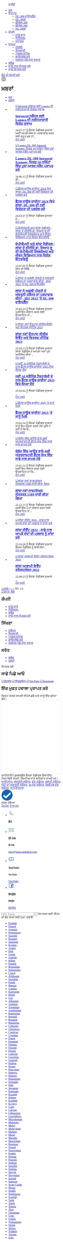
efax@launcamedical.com (22, 851)
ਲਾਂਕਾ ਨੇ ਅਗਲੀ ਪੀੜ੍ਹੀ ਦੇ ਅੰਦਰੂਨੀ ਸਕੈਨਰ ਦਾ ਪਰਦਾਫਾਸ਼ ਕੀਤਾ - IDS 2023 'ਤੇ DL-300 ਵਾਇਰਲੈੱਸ (34, 296)
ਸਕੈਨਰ (12, 630)
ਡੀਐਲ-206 (21, 25)
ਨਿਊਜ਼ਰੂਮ (20, 38)
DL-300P (20, 19)
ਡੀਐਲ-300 (21, 22)
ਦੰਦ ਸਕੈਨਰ (38, 781)
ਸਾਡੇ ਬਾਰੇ (20, 35)
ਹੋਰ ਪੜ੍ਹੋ (20, 139)
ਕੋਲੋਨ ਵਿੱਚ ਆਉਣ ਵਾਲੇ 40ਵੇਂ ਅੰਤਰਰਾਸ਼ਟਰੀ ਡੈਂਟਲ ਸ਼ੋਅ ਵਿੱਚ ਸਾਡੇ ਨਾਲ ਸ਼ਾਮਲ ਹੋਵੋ (33, 455)
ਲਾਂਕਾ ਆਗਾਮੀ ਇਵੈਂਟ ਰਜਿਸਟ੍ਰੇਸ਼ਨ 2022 (28, 568)
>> (12, 588)
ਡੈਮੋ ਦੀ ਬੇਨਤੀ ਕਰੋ (10, 75)
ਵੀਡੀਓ (19, 47)
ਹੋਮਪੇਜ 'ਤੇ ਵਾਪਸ (10, 805)
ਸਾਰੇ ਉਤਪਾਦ (17, 787)
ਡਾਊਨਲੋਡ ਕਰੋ (22, 56)
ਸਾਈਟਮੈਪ (6, 781)
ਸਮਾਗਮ (19, 41)
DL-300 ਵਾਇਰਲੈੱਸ (25, 16)
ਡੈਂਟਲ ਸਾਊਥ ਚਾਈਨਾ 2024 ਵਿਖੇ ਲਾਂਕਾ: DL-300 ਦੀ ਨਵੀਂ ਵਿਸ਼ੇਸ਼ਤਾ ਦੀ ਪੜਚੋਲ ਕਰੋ (35, 205)
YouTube (13, 881)
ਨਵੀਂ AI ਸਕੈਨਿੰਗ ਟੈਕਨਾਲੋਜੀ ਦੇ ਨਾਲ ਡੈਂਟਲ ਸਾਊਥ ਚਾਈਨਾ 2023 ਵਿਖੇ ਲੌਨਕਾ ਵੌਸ (35, 380)
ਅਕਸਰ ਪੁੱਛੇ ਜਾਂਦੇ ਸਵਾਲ (27, 59)
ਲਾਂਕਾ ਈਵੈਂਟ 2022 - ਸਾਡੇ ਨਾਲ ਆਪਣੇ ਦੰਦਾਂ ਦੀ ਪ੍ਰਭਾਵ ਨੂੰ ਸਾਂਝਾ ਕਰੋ (34, 533)
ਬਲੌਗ (11, 63)
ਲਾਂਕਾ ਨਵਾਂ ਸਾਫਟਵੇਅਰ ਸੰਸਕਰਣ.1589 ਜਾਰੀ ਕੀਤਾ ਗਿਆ (31, 494)
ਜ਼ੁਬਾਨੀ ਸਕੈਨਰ (52, 781)
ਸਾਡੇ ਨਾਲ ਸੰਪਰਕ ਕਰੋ (19, 66)
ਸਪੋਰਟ (12, 44)
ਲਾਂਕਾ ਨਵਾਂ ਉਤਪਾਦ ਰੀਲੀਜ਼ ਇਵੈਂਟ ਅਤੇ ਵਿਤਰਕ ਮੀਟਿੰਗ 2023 (31, 338)
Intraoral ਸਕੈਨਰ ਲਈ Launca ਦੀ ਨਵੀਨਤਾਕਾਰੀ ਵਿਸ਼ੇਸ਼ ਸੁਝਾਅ (31, 120)
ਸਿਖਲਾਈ (20, 50)
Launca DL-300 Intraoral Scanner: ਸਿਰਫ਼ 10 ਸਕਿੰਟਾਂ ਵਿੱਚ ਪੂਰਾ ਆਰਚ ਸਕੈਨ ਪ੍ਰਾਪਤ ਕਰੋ (34, 164)
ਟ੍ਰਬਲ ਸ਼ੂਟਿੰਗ (22, 53)
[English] (3, 80)
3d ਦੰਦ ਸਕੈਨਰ (36, 784)
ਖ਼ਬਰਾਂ (11, 100)
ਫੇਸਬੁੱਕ (12, 907)
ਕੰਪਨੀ (11, 31)
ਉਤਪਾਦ (12, 13)
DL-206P (20, 28)
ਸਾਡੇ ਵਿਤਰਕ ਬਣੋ (17, 69)
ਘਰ (10, 10)
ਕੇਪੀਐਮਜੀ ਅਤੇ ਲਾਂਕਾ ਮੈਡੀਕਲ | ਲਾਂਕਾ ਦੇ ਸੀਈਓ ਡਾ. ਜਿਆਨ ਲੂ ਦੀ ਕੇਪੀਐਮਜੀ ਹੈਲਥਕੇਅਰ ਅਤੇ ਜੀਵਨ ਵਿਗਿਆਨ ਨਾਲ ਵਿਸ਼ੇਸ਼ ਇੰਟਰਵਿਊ (34, 251)
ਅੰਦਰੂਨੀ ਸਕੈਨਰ (22, 781)
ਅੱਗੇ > (7, 588)
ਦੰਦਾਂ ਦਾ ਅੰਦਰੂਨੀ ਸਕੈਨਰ (14, 784)
